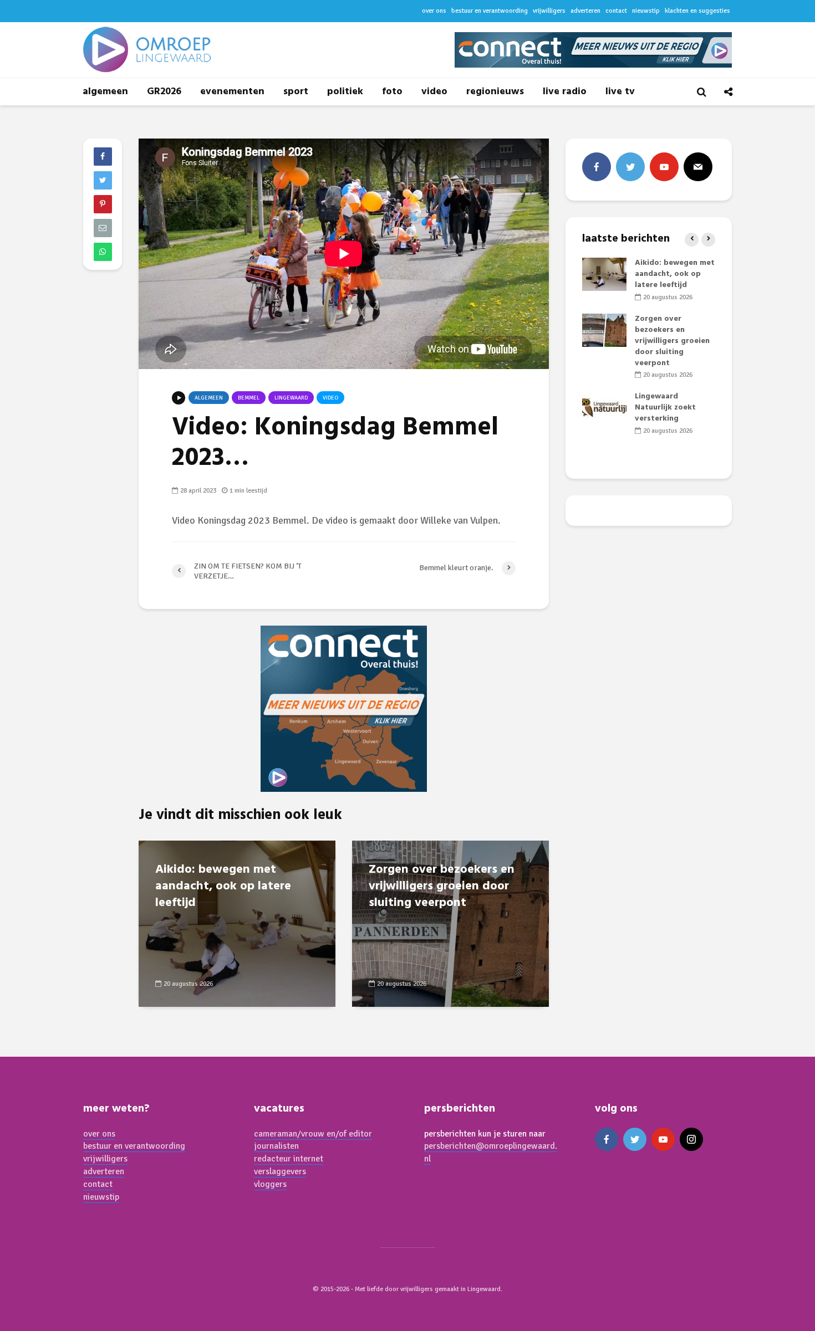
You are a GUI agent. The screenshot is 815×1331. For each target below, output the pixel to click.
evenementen (232, 92)
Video (330, 398)
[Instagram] (691, 1139)
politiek (345, 92)
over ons (434, 11)
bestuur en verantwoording (489, 11)
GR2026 (164, 92)
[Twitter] (630, 166)
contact (616, 11)
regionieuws (495, 92)
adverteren (585, 11)
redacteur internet (288, 1158)
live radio (565, 92)
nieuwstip (646, 11)
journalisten (276, 1145)
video (434, 92)
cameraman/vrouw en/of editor (313, 1133)
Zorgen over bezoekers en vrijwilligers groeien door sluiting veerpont (442, 887)
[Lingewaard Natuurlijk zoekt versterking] (604, 408)
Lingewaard (291, 398)
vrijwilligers (549, 11)
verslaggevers (280, 1171)
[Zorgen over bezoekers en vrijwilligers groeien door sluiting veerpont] (450, 923)
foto (392, 92)
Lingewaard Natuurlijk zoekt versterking (665, 407)
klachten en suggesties (697, 11)
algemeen (105, 92)
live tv (620, 92)
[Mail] (698, 166)
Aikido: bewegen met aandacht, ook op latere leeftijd (223, 887)
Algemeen (209, 398)
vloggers (270, 1184)
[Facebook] (596, 166)
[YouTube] (664, 166)
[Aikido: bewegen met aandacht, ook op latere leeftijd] (237, 923)
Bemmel (248, 398)
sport (295, 92)
